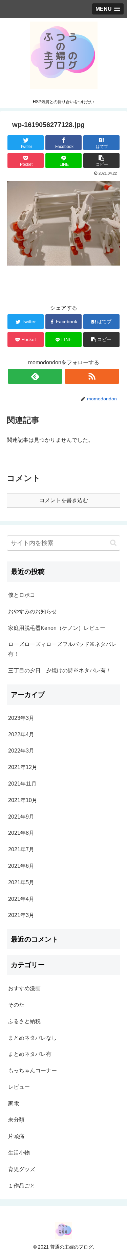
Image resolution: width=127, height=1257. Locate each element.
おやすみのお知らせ (32, 611)
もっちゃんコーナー (32, 1070)
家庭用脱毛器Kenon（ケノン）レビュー (56, 628)
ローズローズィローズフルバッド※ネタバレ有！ (62, 649)
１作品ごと (21, 1186)
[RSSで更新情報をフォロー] (92, 376)
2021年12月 (22, 767)
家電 (13, 1103)
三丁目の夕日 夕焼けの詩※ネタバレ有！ (59, 670)
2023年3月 (21, 718)
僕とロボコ (21, 595)
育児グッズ (21, 1169)
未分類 (16, 1120)
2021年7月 (21, 849)
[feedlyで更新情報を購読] (35, 376)
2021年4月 (21, 899)
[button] (113, 543)
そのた (16, 1005)
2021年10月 (22, 800)
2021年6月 (21, 866)
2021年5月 (21, 882)
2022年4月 (21, 734)
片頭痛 (16, 1136)
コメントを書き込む (63, 500)
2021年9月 (21, 817)
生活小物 (19, 1153)
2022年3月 (21, 751)
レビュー (19, 1087)
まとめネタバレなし (32, 1038)
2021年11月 (22, 784)
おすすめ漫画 (24, 988)
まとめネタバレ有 (29, 1054)
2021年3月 (21, 915)
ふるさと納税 (24, 1021)
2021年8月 (21, 833)
